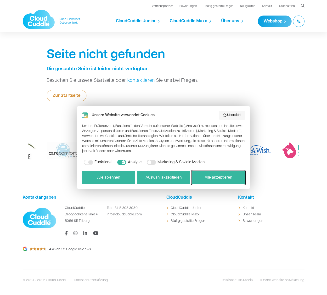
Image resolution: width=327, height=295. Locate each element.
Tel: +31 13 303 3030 (122, 208)
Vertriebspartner (162, 6)
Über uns (230, 21)
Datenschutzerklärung (91, 280)
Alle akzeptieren (218, 178)
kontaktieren (141, 80)
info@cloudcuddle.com (124, 214)
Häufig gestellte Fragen (219, 6)
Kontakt (267, 6)
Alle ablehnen (108, 178)
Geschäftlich (287, 6)
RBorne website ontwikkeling (282, 280)
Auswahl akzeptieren (164, 178)
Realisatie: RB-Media (237, 280)
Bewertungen (188, 6)
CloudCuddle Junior (136, 21)
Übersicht (234, 115)
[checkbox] (97, 162)
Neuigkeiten (247, 6)
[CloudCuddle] (39, 19)
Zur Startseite (66, 96)
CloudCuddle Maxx (188, 21)
